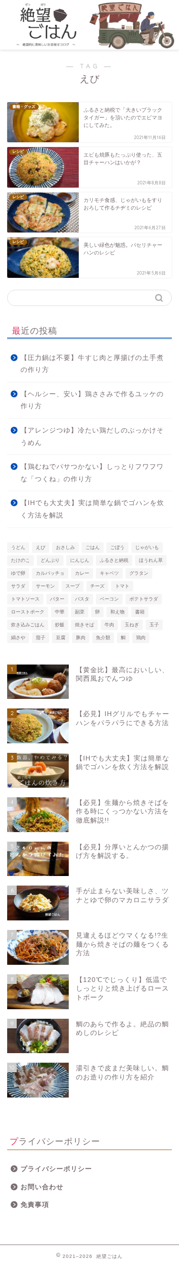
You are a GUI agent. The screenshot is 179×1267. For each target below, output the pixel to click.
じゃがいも (147, 547)
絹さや (18, 637)
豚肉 (80, 637)
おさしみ (65, 547)
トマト (122, 586)
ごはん (92, 547)
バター (57, 599)
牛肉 (109, 624)
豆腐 (60, 637)
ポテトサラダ (143, 599)
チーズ (97, 586)
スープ (72, 586)
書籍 (140, 611)
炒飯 (59, 624)
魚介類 (103, 637)
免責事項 (35, 1204)
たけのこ (20, 560)
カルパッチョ (50, 573)
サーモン (45, 586)
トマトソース (25, 599)
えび (40, 547)
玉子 (154, 624)
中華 (59, 611)
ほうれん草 (151, 560)
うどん (18, 547)
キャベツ (109, 573)
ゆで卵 (18, 573)
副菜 (79, 611)
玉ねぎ (132, 624)
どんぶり (50, 560)
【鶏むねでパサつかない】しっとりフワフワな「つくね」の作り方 (92, 473)
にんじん (79, 560)
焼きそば (84, 624)
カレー (82, 573)
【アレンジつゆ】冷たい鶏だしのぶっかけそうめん (92, 436)
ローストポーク (27, 611)
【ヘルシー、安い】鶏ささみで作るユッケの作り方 (92, 400)
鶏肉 (141, 637)
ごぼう (117, 547)
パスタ (82, 599)
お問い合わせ (42, 1187)
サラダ (18, 586)
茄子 (40, 637)
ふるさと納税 (114, 560)
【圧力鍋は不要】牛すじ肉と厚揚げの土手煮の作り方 (92, 364)
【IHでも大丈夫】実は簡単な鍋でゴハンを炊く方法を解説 (92, 509)
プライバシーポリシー (56, 1168)
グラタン (138, 573)
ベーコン (109, 599)
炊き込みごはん (27, 624)
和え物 (117, 611)
